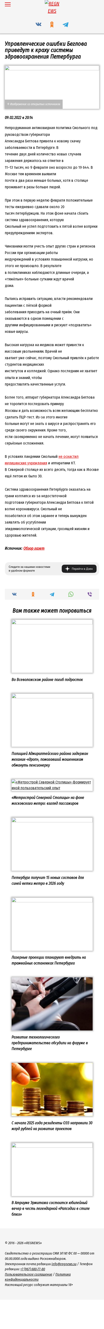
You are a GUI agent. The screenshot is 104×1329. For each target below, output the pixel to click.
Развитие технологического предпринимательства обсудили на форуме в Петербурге (50, 1043)
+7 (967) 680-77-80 (32, 1269)
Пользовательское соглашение (28, 1274)
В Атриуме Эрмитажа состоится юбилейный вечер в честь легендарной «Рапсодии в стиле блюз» (51, 1208)
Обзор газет (34, 548)
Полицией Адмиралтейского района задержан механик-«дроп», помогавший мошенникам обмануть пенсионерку (50, 759)
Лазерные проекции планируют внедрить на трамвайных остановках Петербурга (49, 960)
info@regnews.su (64, 1264)
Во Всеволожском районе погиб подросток (47, 679)
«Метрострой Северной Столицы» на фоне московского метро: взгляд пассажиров (48, 800)
